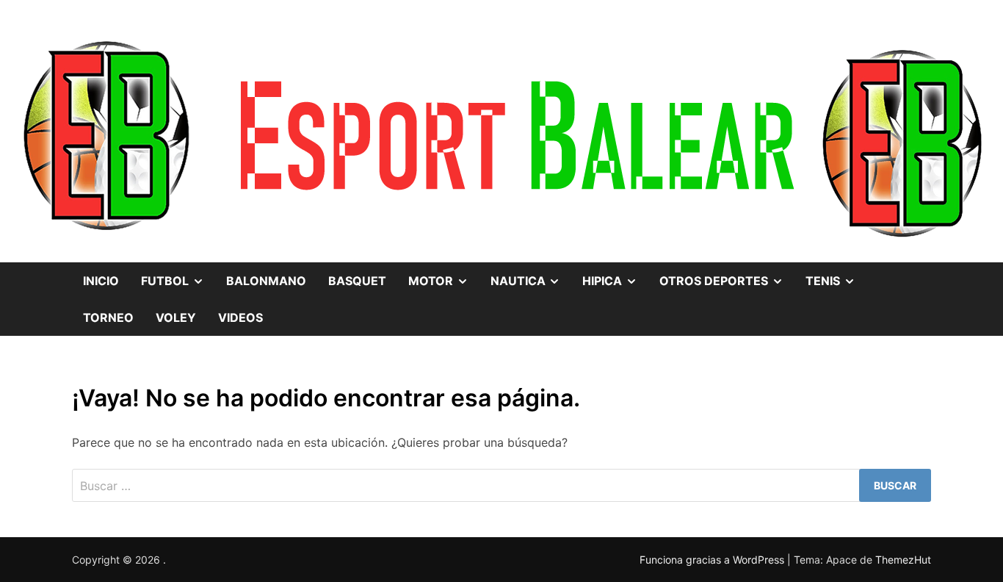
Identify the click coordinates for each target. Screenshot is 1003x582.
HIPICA (615, 275)
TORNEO (108, 317)
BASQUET (357, 280)
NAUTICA (531, 275)
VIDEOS (240, 317)
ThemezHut (903, 559)
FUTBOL (178, 275)
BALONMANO (266, 280)
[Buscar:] (501, 485)
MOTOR (443, 275)
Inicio (101, 280)
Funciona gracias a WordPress (713, 559)
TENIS (835, 275)
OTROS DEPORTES (726, 275)
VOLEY (176, 317)
